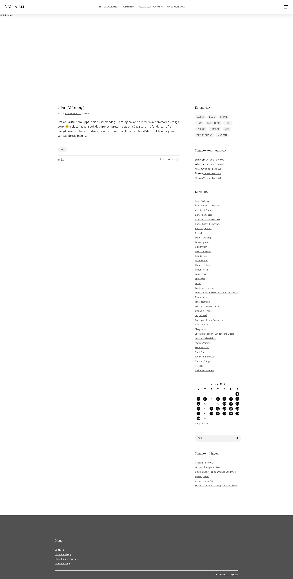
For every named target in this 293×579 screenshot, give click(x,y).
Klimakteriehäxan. (204, 265)
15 (237, 403)
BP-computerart (203, 228)
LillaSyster (200, 278)
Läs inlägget (166, 159)
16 (198, 408)
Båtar (200, 116)
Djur (199, 122)
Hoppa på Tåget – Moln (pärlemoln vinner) (216, 485)
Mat (227, 129)
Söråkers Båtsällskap (205, 338)
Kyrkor (201, 129)
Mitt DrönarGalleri (109, 6)
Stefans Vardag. (203, 342)
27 (224, 413)
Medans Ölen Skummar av (151, 6)
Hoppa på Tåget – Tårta (207, 467)
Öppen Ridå (201, 315)
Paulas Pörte (201, 324)
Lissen (198, 283)
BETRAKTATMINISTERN (207, 219)
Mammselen (201, 297)
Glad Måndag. (71, 107)
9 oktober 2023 (73, 113)
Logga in (59, 549)
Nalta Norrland (202, 301)
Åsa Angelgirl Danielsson (207, 205)
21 (231, 408)
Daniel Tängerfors (230, 574)
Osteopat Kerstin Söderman (209, 320)
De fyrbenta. (129, 6)
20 (224, 408)
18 (211, 408)
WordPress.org (62, 563)
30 (198, 418)
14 (231, 403)
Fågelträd (213, 122)
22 (237, 408)
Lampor (214, 129)
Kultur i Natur (201, 269)
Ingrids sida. (201, 255)
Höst (228, 122)
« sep (198, 423)
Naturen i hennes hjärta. (207, 306)
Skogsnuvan (201, 329)
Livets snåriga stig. (204, 288)
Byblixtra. (199, 233)
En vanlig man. (202, 242)
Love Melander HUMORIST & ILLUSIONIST (216, 292)
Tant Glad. (200, 352)
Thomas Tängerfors (205, 361)
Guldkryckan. (201, 246)
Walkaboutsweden (204, 370)
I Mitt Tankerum (203, 251)
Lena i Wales (201, 274)
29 (237, 413)
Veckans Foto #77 (204, 481)
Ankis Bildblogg (203, 201)
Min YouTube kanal (176, 6)
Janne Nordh (201, 260)
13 (224, 403)
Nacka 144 (14, 6)
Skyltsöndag (204, 135)
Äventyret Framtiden (205, 210)
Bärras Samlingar (203, 214)
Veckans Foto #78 (215, 159)
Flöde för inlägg (63, 554)
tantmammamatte (204, 356)
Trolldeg (199, 365)
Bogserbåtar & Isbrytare (207, 223)
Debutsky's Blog (203, 237)
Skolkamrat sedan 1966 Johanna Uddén (215, 333)
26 (218, 413)
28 (231, 413)
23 (198, 413)
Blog (62, 149)
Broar (224, 116)
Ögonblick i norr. (203, 310)
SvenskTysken (202, 347)
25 (211, 413)
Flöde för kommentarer (66, 558)
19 (218, 408)
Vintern (222, 135)
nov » (205, 423)
